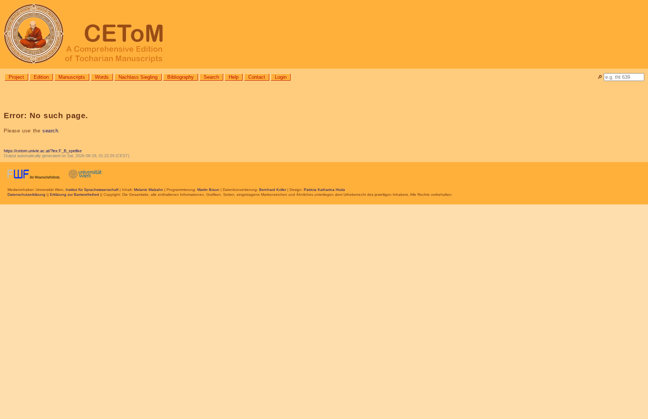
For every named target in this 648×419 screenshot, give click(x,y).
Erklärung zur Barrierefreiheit (74, 194)
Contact (256, 77)
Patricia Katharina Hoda (324, 190)
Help (233, 77)
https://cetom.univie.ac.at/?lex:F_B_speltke (43, 151)
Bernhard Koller (272, 190)
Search (211, 77)
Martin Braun (208, 190)
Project (16, 77)
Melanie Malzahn (148, 190)
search (50, 131)
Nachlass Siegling (138, 77)
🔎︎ (599, 77)
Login (280, 77)
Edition (41, 77)
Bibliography (180, 77)
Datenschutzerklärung (26, 194)
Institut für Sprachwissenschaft (92, 190)
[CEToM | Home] (324, 34)
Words (102, 77)
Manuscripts (71, 77)
